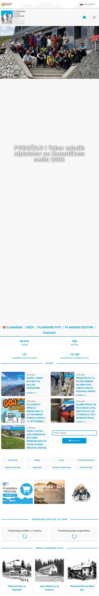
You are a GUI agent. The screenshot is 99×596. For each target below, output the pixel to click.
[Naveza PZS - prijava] (7, 4)
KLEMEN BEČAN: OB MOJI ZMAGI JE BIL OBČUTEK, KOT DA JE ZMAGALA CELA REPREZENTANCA (86, 411)
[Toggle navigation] (94, 17)
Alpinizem (37, 467)
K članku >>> (31, 393)
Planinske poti (49, 327)
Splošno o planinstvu (62, 467)
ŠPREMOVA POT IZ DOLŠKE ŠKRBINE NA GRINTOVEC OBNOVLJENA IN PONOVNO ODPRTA (85, 385)
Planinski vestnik (79, 327)
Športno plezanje (12, 467)
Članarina (14, 327)
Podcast (49, 333)
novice (49, 363)
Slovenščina (89, 4)
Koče (30, 327)
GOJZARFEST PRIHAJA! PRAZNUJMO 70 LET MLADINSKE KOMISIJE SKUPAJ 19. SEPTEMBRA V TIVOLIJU (36, 414)
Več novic (75, 440)
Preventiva (13, 460)
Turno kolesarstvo (86, 460)
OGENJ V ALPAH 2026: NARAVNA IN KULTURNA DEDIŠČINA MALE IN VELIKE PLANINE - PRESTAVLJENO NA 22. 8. (36, 441)
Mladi (37, 460)
